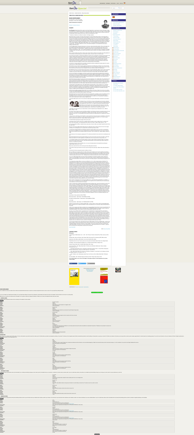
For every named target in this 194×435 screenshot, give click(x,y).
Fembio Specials (71, 13)
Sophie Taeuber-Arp (116, 72)
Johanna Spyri (115, 46)
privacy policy (81, 286)
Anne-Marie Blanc (116, 49)
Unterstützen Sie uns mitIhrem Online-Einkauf (90, 270)
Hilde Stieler (115, 69)
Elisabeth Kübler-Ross (116, 41)
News (118, 3)
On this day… (113, 3)
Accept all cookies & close (97, 292)
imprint (77, 286)
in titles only (120, 8)
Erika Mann (115, 60)
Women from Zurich (78, 13)
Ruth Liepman (115, 59)
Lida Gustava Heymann (117, 39)
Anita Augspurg (115, 31)
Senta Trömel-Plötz (72, 227)
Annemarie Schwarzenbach (117, 67)
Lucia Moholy (115, 44)
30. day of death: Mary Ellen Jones (118, 90)
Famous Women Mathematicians (118, 22)
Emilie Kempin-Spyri (116, 57)
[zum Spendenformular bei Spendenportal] (118, 269)
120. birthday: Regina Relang (118, 85)
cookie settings (86, 286)
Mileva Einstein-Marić (116, 34)
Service (121, 3)
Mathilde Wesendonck (116, 76)
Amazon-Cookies (71, 403)
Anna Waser (115, 75)
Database (108, 3)
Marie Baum (115, 33)
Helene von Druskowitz (117, 53)
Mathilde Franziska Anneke (117, 30)
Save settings (97, 434)
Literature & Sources (76, 25)
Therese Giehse (115, 36)
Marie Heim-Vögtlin (116, 37)
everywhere (120, 7)
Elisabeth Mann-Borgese (117, 63)
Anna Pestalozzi (115, 65)
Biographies (102, 3)
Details (2, 300)
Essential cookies (4, 298)
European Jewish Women (117, 25)
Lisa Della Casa (115, 52)
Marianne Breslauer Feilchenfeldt (118, 50)
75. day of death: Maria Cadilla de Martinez (118, 87)
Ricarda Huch (115, 56)
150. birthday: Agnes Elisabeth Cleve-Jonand (118, 84)
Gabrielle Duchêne (116, 54)
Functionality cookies (5, 370)
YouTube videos (2, 334)
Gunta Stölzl (115, 70)
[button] (73, 263)
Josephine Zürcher (116, 78)
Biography (70, 25)
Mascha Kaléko (115, 40)
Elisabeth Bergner (116, 47)
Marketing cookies (4, 396)
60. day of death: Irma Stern (117, 89)
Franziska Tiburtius (116, 73)
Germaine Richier (116, 66)
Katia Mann (115, 62)
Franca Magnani (116, 43)
